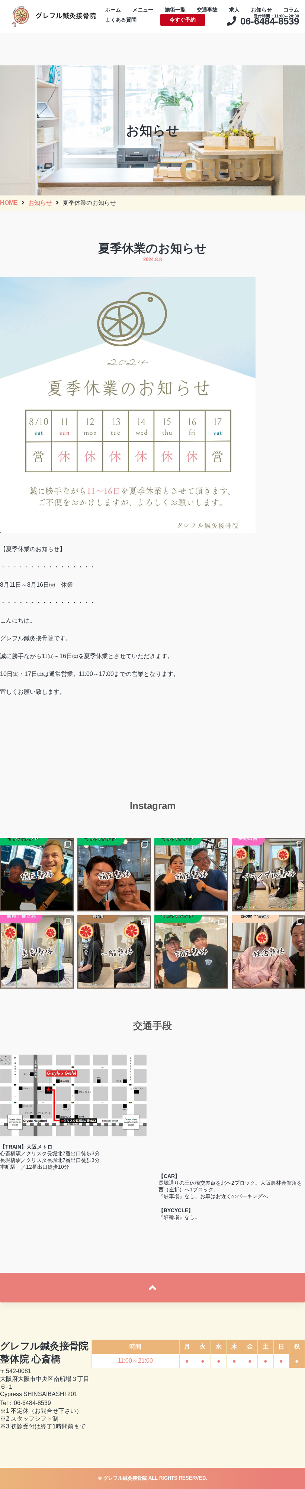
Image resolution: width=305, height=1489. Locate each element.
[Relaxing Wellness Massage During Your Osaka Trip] (114, 875)
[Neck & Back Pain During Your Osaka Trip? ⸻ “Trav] (191, 875)
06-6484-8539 (32, 1403)
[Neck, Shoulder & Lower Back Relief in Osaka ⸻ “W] (37, 875)
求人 (234, 10)
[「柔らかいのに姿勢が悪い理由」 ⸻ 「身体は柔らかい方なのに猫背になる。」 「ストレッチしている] (37, 952)
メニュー (142, 10)
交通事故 (207, 10)
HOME (9, 203)
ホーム (113, 10)
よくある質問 (121, 20)
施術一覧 (175, 10)
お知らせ (261, 10)
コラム (291, 10)
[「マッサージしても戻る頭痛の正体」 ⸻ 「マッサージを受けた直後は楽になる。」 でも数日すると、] (114, 952)
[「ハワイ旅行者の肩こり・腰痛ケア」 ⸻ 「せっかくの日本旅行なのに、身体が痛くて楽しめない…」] (191, 952)
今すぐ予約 (183, 20)
